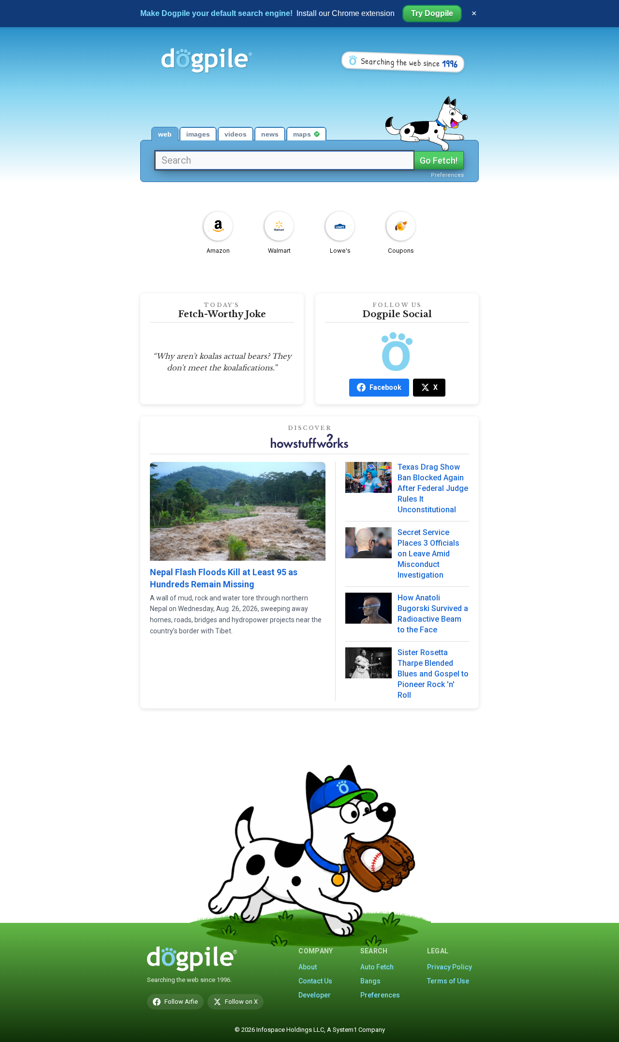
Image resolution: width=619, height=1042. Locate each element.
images (198, 134)
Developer (314, 995)
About (307, 967)
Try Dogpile (432, 13)
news (270, 134)
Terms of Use (448, 981)
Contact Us (315, 981)
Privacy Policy (449, 967)
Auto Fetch (377, 967)
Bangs (370, 981)
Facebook (385, 387)
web (165, 134)
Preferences (447, 175)
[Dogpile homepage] (192, 958)
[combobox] (284, 160)
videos (235, 134)
